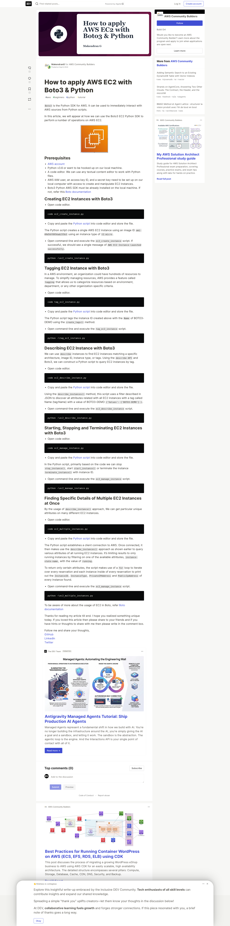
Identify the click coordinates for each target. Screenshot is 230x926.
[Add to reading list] (29, 90)
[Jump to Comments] (29, 80)
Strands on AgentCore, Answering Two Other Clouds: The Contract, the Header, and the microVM (179, 91)
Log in (177, 3)
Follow (179, 23)
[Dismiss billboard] (207, 884)
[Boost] (29, 99)
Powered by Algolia (113, 4)
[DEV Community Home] (28, 3)
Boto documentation (78, 191)
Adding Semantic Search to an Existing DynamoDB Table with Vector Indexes (176, 75)
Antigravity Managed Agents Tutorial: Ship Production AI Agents (86, 719)
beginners (58, 97)
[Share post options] (29, 109)
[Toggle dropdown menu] (142, 651)
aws (48, 97)
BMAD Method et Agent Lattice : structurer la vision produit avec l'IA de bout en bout (179, 107)
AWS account (56, 164)
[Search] (37, 3)
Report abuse (104, 795)
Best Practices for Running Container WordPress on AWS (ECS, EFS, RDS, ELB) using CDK (92, 854)
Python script (81, 223)
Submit (55, 787)
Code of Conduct (86, 795)
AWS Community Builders (82, 64)
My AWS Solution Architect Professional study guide (178, 156)
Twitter (48, 642)
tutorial (81, 97)
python (70, 97)
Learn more (179, 50)
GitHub (48, 634)
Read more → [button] (53, 750)
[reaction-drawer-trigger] (29, 69)
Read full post (164, 178)
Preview (69, 787)
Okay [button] (38, 920)
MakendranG (58, 64)
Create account (194, 3)
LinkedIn (49, 638)
